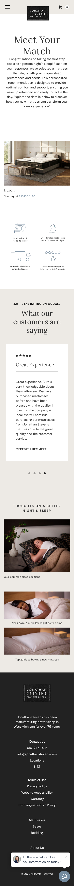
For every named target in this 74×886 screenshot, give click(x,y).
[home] (37, 7)
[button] (6, 7)
